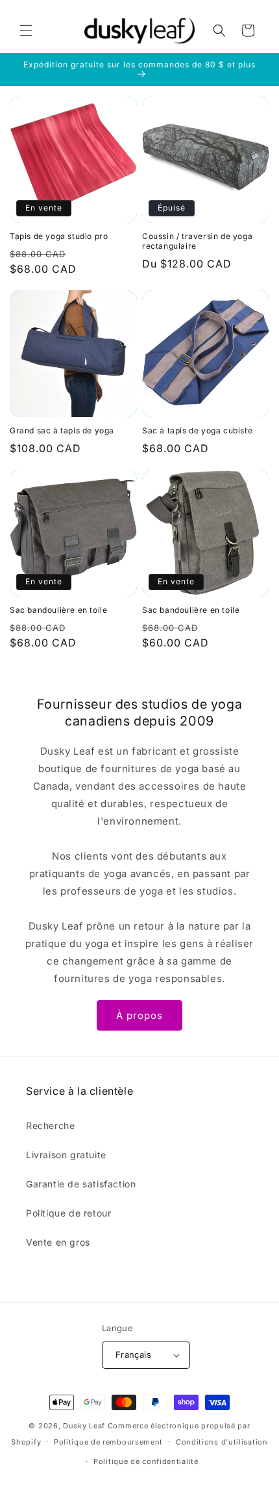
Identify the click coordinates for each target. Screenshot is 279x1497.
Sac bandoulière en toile (58, 610)
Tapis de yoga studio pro (59, 236)
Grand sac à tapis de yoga (62, 430)
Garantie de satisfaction (81, 1183)
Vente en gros (58, 1242)
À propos (139, 1015)
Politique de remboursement (108, 1441)
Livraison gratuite (66, 1154)
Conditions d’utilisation (222, 1441)
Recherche (50, 1125)
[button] (26, 30)
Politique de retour (68, 1212)
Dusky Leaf (84, 1425)
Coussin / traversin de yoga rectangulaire (197, 241)
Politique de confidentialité (146, 1461)
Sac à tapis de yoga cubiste (197, 430)
